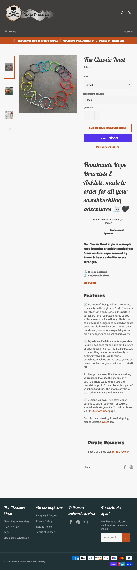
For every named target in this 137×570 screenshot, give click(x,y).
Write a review (120, 452)
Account (128, 31)
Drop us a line (11, 527)
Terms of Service (45, 532)
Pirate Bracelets (19, 561)
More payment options (107, 147)
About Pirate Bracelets (16, 521)
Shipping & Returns (47, 515)
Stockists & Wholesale (16, 538)
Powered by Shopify (36, 561)
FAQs (104, 422)
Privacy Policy (44, 521)
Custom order (101, 411)
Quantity (88, 107)
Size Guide (90, 283)
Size (86, 76)
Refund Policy (44, 526)
